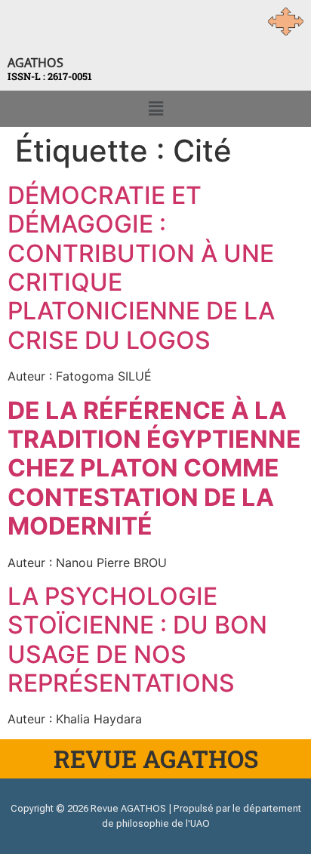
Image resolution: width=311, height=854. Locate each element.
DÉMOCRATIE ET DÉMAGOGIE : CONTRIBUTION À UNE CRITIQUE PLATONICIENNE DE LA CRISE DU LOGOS (141, 267)
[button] (155, 108)
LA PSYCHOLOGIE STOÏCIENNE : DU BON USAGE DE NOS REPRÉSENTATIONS (137, 639)
